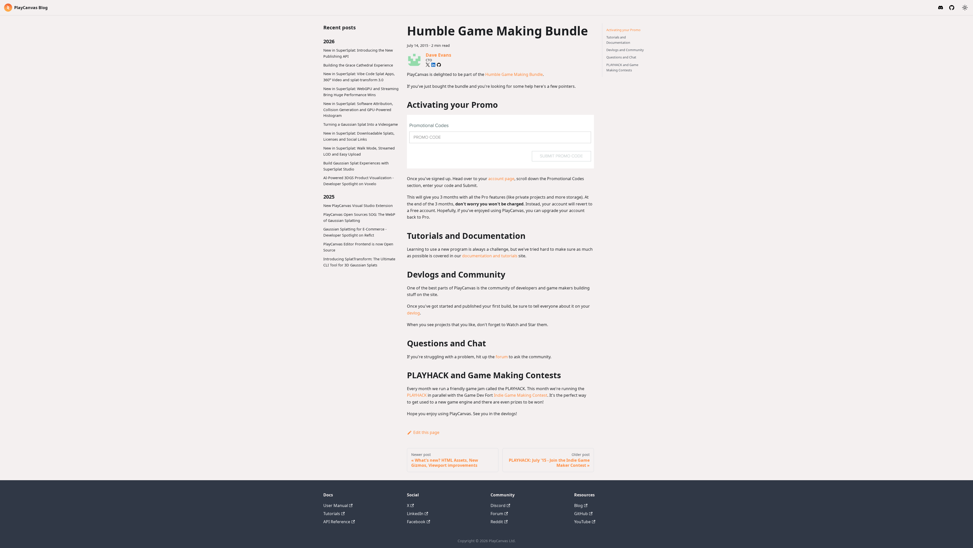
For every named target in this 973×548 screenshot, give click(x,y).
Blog (578, 505)
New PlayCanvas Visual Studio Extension (358, 205)
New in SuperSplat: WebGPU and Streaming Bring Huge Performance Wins (361, 91)
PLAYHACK (417, 395)
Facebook (416, 521)
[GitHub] (952, 8)
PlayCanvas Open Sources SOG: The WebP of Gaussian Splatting (359, 217)
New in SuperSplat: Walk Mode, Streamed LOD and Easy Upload (359, 151)
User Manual (335, 505)
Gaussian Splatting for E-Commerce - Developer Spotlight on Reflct (355, 232)
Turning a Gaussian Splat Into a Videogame (360, 124)
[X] (428, 65)
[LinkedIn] (433, 65)
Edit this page (426, 432)
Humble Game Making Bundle (514, 74)
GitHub (581, 513)
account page (501, 178)
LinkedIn (415, 513)
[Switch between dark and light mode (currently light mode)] (965, 8)
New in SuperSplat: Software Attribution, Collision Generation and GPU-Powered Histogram (358, 109)
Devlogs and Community (625, 50)
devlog (413, 313)
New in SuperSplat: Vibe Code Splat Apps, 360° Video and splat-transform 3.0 (359, 76)
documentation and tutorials (489, 256)
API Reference (336, 521)
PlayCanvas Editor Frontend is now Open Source (358, 247)
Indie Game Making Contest (520, 395)
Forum (497, 513)
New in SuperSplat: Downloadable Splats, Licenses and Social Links (359, 136)
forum (502, 357)
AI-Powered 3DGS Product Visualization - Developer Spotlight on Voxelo (358, 180)
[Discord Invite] (941, 8)
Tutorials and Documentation (618, 40)
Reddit (497, 521)
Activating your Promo (623, 30)
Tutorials (331, 513)
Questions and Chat (621, 57)
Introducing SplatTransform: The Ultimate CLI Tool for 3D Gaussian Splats (359, 262)
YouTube (582, 521)
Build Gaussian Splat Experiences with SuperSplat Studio (356, 166)
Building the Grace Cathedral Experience (358, 65)
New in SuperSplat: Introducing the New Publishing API (358, 53)
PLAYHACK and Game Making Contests (622, 67)
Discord (498, 505)
